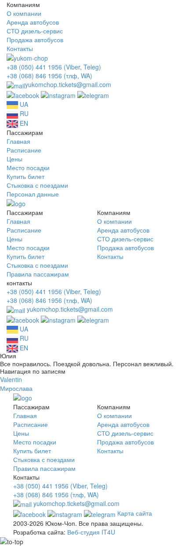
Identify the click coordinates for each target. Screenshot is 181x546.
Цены (14, 158)
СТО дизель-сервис (35, 30)
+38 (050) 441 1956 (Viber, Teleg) (54, 66)
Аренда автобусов (33, 22)
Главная (18, 141)
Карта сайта (134, 513)
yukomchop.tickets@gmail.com (68, 84)
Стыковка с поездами (37, 185)
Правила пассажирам (38, 273)
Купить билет (25, 176)
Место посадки (28, 167)
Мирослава (16, 388)
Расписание (24, 150)
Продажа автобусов (35, 39)
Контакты (20, 48)
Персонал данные (33, 193)
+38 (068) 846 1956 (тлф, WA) (49, 75)
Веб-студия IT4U (91, 532)
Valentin (11, 379)
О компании (24, 13)
